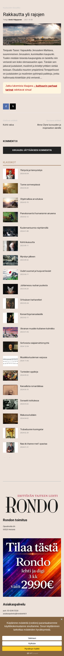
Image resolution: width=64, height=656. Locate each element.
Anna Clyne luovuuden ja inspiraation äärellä (49, 126)
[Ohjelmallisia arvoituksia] (10, 203)
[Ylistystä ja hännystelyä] (10, 174)
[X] (13, 106)
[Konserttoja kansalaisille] (10, 318)
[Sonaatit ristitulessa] (10, 404)
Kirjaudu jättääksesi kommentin (32, 150)
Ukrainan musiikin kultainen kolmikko (37, 328)
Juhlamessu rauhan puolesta (34, 285)
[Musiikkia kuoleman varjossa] (10, 361)
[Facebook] (6, 106)
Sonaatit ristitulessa (29, 400)
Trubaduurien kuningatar (31, 429)
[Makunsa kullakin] (10, 418)
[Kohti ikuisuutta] (10, 246)
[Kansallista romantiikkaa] (10, 390)
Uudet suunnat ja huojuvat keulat (35, 271)
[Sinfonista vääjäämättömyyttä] (10, 346)
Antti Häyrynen (15, 19)
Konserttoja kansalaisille (31, 314)
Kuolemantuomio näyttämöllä (34, 228)
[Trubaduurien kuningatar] (10, 433)
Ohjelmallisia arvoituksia (31, 199)
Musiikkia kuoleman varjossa (33, 357)
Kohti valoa (8, 124)
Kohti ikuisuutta (27, 242)
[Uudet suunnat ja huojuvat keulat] (10, 275)
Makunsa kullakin (28, 415)
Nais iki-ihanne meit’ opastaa (33, 444)
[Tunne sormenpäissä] (10, 188)
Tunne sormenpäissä (30, 184)
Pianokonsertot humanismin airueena (38, 213)
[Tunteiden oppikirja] (10, 375)
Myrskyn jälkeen (27, 256)
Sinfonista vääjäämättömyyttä (34, 343)
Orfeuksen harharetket (31, 300)
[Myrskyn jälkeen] (10, 260)
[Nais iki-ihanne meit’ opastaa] (10, 447)
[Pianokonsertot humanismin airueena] (10, 217)
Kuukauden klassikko (11, 7)
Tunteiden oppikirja (29, 372)
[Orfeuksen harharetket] (10, 303)
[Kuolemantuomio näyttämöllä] (10, 231)
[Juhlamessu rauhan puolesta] (10, 289)
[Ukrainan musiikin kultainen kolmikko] (10, 332)
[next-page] (9, 458)
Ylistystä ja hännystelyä (31, 170)
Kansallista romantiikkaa (31, 386)
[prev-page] (5, 458)
